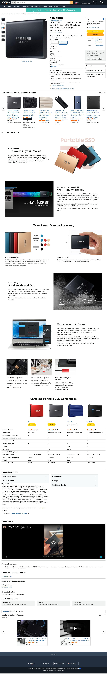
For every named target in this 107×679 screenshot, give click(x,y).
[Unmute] (104, 557)
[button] (3, 6)
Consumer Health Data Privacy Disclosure (55, 668)
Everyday (63, 6)
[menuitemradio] (101, 557)
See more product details (57, 85)
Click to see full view (26, 61)
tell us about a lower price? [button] (20, 513)
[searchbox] (43, 2)
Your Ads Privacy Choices (72, 668)
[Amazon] (6, 2)
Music (50, 6)
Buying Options (72, 424)
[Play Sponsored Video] (75, 629)
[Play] (3, 557)
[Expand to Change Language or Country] (51, 663)
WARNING (6, 611)
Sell (40, 6)
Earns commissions (24, 526)
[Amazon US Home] (31, 664)
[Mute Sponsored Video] (45, 635)
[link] (14, 114)
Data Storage (23, 13)
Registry (45, 6)
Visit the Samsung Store (56, 20)
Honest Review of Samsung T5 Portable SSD (19, 527)
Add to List (89, 66)
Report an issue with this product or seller (63, 88)
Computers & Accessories (13, 13)
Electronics (4, 13)
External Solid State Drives (34, 13)
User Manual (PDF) (7, 576)
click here (43, 508)
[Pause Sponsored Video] (45, 632)
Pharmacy (56, 6)
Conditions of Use (33, 668)
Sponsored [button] (4, 617)
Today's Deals (16, 6)
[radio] (3, 19)
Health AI (9, 6)
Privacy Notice (41, 668)
